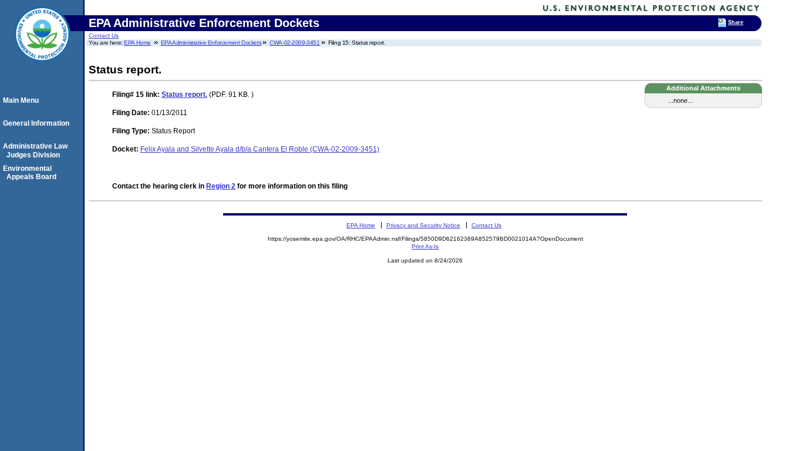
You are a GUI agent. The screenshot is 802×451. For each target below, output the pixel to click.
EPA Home (137, 42)
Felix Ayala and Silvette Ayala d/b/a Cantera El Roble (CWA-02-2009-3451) (259, 149)
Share (735, 22)
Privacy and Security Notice (423, 225)
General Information (37, 123)
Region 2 (220, 186)
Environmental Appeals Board (31, 172)
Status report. (184, 94)
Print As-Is (425, 246)
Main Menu (22, 100)
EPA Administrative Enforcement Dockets (211, 42)
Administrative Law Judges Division (37, 150)
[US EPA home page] (42, 67)
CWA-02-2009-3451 (294, 42)
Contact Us (104, 35)
